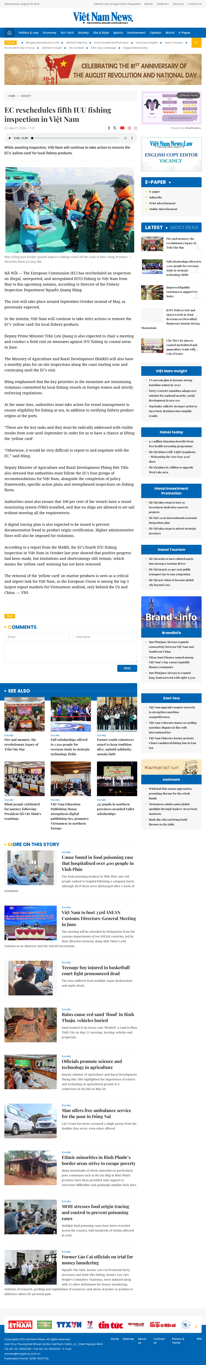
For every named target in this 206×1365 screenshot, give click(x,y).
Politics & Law (28, 33)
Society (83, 33)
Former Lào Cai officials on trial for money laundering (97, 1260)
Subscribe (155, 197)
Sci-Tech (67, 33)
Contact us (159, 1341)
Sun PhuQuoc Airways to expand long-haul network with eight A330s (172, 675)
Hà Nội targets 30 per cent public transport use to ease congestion (170, 571)
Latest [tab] (154, 227)
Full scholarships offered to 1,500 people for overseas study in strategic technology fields (70, 746)
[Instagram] (129, 128)
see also (19, 691)
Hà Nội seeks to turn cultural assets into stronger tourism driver (171, 561)
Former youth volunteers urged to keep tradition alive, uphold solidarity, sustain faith (115, 746)
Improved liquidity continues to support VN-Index (182, 291)
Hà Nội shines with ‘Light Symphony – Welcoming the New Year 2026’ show (172, 456)
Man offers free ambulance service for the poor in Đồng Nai (96, 1113)
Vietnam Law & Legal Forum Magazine (117, 4)
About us (142, 1341)
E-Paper (185, 33)
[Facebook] (109, 128)
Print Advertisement (162, 203)
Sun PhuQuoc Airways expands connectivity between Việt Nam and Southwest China (171, 646)
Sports (118, 33)
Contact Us (195, 4)
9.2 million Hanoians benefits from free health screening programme (171, 443)
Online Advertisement (163, 209)
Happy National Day (135, 48)
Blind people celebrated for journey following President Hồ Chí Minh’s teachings (22, 811)
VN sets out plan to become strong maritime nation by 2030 (170, 382)
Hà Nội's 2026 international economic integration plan (173, 520)
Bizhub (148, 4)
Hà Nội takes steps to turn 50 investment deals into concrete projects (168, 507)
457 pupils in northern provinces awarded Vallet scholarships (115, 809)
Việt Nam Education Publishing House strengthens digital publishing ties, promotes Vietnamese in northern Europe (70, 816)
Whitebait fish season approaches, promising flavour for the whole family (171, 793)
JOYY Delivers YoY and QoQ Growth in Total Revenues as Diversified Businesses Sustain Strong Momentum (170, 319)
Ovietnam (163, 4)
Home (11, 96)
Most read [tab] (184, 227)
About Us (178, 4)
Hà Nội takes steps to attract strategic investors (172, 531)
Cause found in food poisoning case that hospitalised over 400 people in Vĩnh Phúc (98, 863)
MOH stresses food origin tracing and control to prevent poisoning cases (95, 1212)
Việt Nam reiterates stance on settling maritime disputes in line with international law (173, 727)
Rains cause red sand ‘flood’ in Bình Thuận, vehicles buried (98, 1017)
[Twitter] (115, 128)
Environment (136, 33)
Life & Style (101, 33)
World (170, 33)
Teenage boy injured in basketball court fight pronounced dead (96, 970)
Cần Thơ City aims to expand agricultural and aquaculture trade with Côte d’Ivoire (181, 347)
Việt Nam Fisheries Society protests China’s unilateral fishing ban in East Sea (172, 743)
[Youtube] (122, 128)
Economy (49, 33)
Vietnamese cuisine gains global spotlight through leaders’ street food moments (173, 809)
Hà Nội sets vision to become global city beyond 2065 (171, 582)
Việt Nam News (103, 18)
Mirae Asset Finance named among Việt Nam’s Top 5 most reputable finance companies (171, 662)
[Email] (135, 128)
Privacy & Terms (178, 1341)
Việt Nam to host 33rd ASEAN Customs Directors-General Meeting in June (99, 918)
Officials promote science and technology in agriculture (92, 1064)
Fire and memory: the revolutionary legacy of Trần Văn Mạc (21, 744)
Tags (9, 616)
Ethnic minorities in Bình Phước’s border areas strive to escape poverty (99, 1160)
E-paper (155, 182)
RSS (199, 1339)
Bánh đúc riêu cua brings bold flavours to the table (168, 822)
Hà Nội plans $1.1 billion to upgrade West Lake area (171, 469)
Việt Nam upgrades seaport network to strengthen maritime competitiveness (172, 712)
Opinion (155, 33)
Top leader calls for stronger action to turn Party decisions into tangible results (173, 411)
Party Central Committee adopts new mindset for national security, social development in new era (173, 395)
